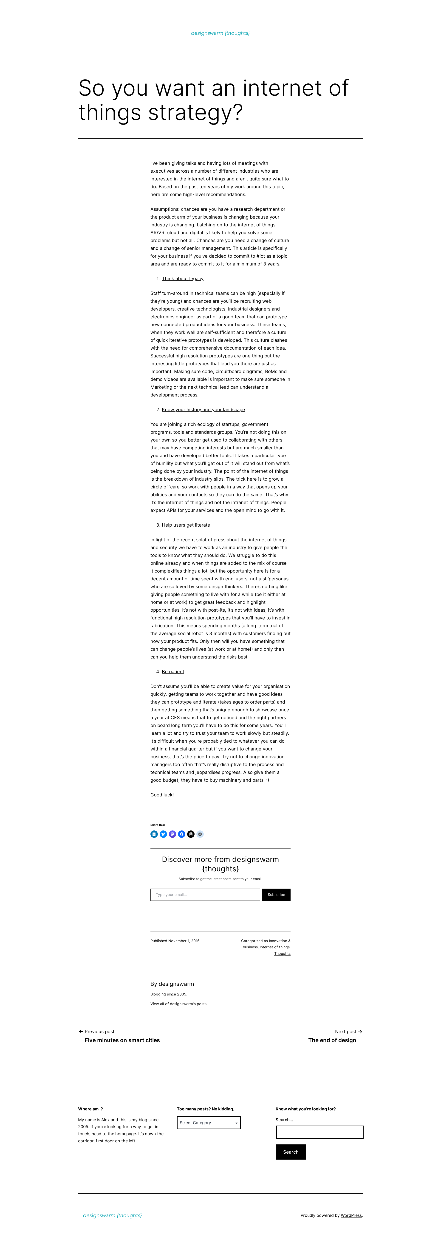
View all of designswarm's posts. (178, 1003)
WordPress (351, 1215)
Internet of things (275, 947)
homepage (125, 1133)
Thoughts (282, 953)
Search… (284, 1119)
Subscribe (276, 894)
